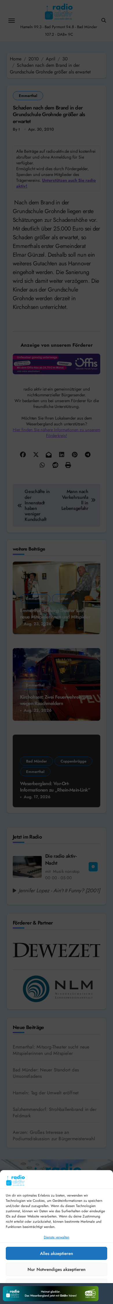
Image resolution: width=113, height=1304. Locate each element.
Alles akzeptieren (56, 1253)
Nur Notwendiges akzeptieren (56, 1269)
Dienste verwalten (56, 1237)
